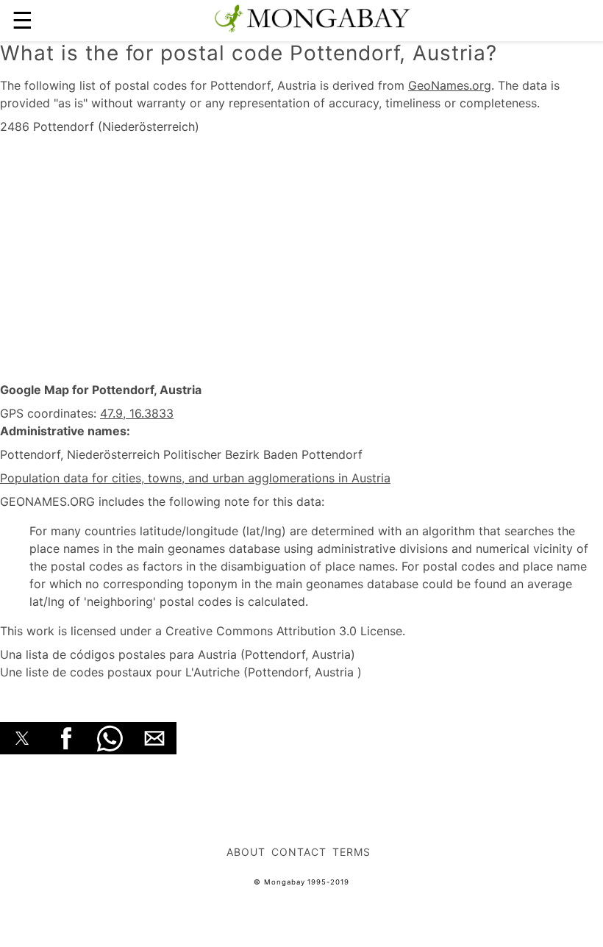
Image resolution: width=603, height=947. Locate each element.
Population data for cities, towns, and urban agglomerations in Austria (195, 478)
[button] (22, 738)
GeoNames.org (449, 85)
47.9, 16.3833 (137, 413)
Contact (299, 852)
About (245, 852)
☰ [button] (22, 20)
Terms (351, 852)
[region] (301, 258)
